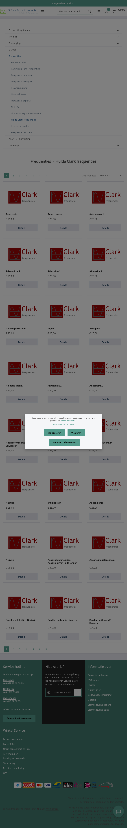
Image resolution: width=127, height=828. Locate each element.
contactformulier (22, 709)
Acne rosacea (55, 214)
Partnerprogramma (13, 739)
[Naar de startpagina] (19, 11)
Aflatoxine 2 (95, 271)
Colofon (70, 424)
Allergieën (94, 328)
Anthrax (10, 502)
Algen (51, 328)
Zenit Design (52, 808)
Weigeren (76, 432)
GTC (5, 773)
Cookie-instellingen (98, 675)
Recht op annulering (13, 768)
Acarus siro (12, 214)
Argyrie (10, 560)
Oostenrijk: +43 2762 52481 (11, 690)
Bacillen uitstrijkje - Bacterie (21, 620)
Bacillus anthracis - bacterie (63, 620)
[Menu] (42, 11)
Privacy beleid (59, 424)
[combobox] (71, 11)
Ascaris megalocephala (101, 560)
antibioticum (54, 502)
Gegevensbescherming (100, 694)
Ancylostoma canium (100, 442)
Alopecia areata (14, 385)
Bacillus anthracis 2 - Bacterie (100, 621)
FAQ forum (93, 680)
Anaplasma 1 (54, 385)
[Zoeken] (89, 11)
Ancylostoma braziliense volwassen (19, 444)
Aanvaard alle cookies (64, 442)
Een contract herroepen (19, 718)
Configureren (54, 432)
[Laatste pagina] (46, 175)
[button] (118, 30)
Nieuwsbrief (94, 689)
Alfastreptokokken (16, 328)
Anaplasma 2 (96, 385)
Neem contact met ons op (16, 748)
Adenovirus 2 (13, 271)
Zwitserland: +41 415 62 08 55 (11, 699)
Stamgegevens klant (98, 709)
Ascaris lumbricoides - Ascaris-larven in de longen (62, 561)
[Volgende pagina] (39, 175)
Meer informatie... (69, 420)
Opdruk (92, 699)
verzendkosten (102, 798)
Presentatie (9, 743)
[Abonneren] (77, 692)
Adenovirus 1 (96, 214)
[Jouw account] (106, 11)
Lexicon (92, 684)
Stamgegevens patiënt (99, 704)
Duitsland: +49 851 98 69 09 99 (13, 682)
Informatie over (100, 666)
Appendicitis (96, 502)
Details (21, 227)
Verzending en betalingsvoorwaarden (14, 756)
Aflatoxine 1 (54, 271)
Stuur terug (9, 763)
